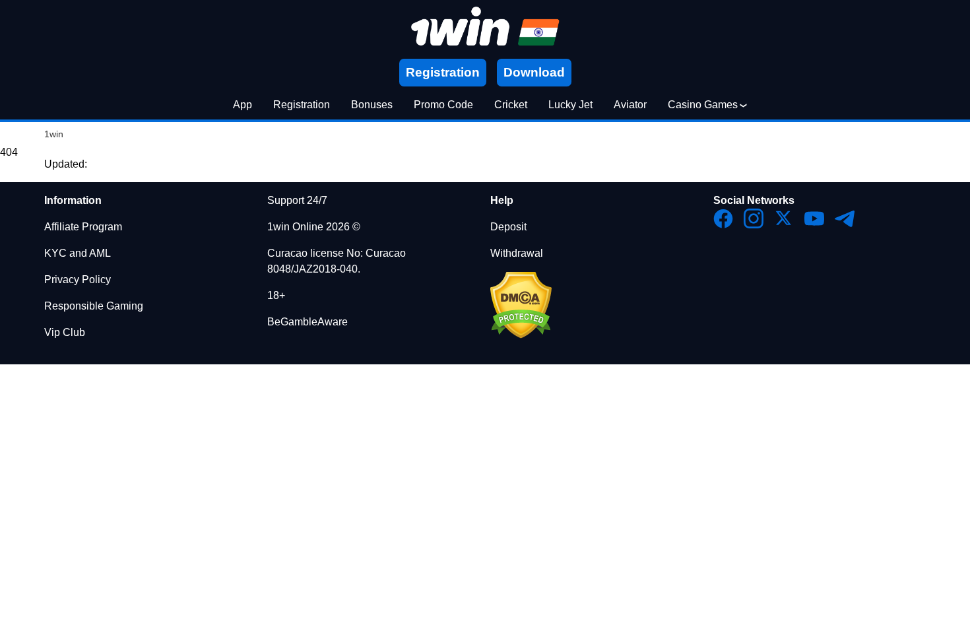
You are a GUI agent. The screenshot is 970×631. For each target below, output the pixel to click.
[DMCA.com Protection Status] (521, 335)
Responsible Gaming (93, 306)
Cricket (510, 104)
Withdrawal (516, 253)
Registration (301, 104)
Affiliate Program (83, 226)
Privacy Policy (77, 279)
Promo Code (443, 104)
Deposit (508, 226)
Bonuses (372, 104)
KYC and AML (77, 253)
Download (534, 72)
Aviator (630, 104)
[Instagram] (753, 218)
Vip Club (64, 332)
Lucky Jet (570, 104)
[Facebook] (723, 218)
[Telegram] (845, 218)
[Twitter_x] (784, 218)
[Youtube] (814, 218)
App (242, 104)
